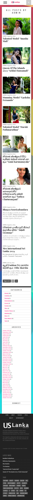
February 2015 (6, 387)
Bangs (5, 495)
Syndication (12, 493)
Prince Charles (12, 495)
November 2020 (7, 347)
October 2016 (6, 379)
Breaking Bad (21, 495)
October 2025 (6, 330)
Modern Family (23, 493)
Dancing (7, 298)
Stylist (5, 493)
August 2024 (6, 335)
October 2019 (6, 350)
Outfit (18, 483)
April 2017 (5, 369)
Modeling (7, 313)
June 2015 (5, 384)
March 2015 (6, 386)
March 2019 (6, 354)
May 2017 (5, 367)
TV (25, 490)
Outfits (16, 488)
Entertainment (8, 301)
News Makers (8, 318)
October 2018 (6, 362)
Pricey (23, 485)
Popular (5, 485)
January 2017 (6, 374)
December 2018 (7, 359)
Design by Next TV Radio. (21, 448)
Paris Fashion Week (8, 488)
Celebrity (7, 296)
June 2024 (5, 337)
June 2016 (5, 381)
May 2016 (5, 382)
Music (6, 316)
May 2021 (5, 344)
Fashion (7, 306)
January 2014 (6, 392)
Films (6, 308)
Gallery (22, 480)
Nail (18, 493)
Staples (5, 490)
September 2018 (7, 364)
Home (7, 415)
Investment (12, 485)
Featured (5, 480)
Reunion (26, 488)
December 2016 (7, 376)
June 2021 (5, 342)
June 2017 (5, 365)
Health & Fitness (9, 311)
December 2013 (7, 394)
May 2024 (5, 339)
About (13, 415)
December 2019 (7, 349)
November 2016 (7, 377)
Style (6, 321)
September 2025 (7, 332)
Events (6, 303)
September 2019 (7, 352)
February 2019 (6, 355)
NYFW (21, 488)
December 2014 (7, 389)
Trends (18, 485)
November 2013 (7, 396)
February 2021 (6, 345)
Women (21, 490)
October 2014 (6, 391)
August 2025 (6, 334)
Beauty (6, 293)
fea (17, 490)
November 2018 (7, 360)
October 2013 (6, 397)
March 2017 (6, 371)
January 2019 (6, 357)
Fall (27, 480)
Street (13, 490)
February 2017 (6, 372)
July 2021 (5, 340)
